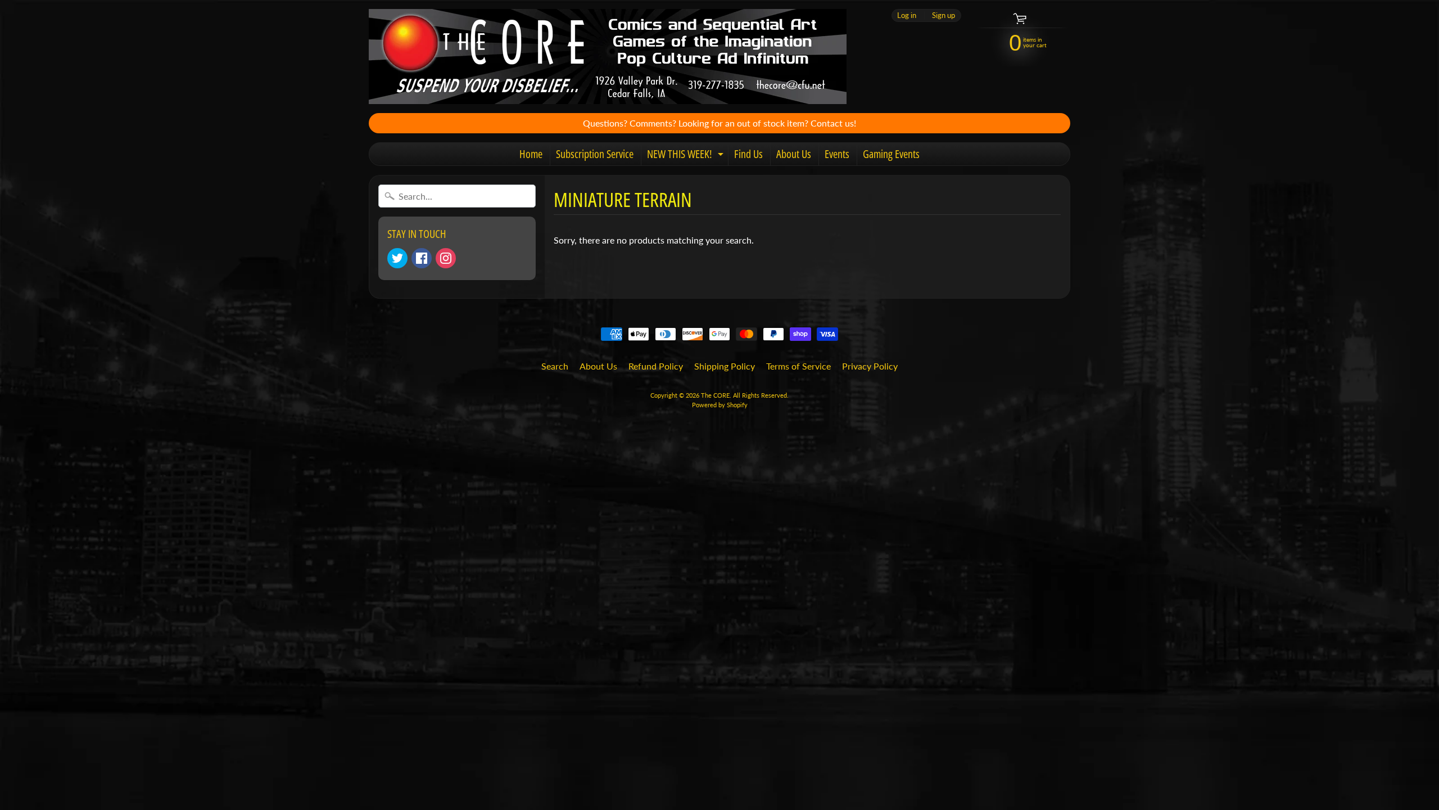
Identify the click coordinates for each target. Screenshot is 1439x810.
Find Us (748, 153)
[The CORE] (608, 56)
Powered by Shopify (720, 404)
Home (530, 153)
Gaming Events (891, 153)
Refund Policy (655, 366)
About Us (793, 153)
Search (554, 366)
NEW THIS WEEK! (686, 155)
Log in (906, 15)
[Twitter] (397, 258)
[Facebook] (421, 258)
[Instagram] (446, 258)
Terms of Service (798, 366)
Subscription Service (594, 153)
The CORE (715, 395)
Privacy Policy (870, 366)
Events (837, 153)
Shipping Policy (724, 366)
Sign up (943, 15)
